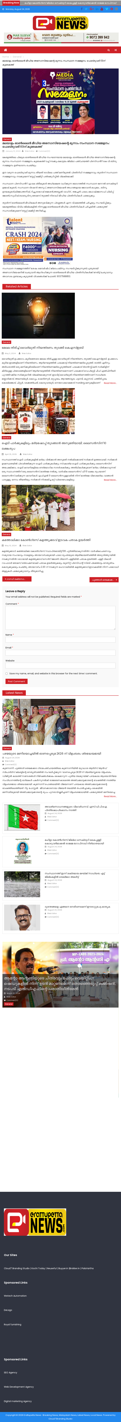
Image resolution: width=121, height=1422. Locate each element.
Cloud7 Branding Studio (17, 1268)
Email (9, 647)
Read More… (110, 383)
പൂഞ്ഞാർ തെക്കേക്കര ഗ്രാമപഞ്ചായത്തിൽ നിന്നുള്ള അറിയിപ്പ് (105, 579)
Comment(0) (44, 151)
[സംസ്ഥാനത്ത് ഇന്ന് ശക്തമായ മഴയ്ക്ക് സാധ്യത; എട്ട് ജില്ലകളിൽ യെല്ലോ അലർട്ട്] (22, 884)
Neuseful (52, 1268)
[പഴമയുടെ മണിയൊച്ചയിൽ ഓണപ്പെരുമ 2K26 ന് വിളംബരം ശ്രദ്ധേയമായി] (60, 722)
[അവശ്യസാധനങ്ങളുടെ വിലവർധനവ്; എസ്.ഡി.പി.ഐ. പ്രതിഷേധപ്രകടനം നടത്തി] (22, 817)
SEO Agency (10, 1372)
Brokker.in (74, 1268)
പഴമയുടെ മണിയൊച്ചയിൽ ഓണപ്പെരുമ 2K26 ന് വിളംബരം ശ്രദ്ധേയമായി (51, 753)
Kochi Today (38, 1268)
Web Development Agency (19, 1386)
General (7, 139)
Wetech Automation (15, 1295)
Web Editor (29, 151)
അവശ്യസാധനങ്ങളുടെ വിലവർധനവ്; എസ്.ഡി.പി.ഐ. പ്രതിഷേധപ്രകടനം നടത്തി (76, 808)
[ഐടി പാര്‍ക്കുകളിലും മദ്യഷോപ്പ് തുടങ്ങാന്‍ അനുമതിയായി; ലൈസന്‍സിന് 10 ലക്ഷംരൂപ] (60, 411)
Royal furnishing (12, 1324)
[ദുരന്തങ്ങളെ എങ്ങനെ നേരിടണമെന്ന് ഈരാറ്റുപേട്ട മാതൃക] (22, 918)
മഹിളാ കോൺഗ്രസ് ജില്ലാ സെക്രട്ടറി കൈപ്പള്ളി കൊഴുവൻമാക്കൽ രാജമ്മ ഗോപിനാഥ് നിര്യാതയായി (74, 841)
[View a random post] (116, 50)
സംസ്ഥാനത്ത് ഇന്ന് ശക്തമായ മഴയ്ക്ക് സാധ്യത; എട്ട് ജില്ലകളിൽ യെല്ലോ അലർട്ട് (75, 875)
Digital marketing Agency (18, 1401)
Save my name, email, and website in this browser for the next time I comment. (53, 673)
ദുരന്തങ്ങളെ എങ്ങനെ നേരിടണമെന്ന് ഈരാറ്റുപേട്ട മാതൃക (77, 906)
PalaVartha (88, 1268)
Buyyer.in (63, 1268)
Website (10, 660)
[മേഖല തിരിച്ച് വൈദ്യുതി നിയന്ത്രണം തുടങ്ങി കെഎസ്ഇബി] (60, 316)
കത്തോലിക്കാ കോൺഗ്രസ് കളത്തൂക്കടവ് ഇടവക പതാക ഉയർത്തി (46, 540)
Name (10, 634)
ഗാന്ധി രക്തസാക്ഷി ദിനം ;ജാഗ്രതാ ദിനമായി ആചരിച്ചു (18, 579)
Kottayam (29, 1094)
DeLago (8, 1310)
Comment (12, 603)
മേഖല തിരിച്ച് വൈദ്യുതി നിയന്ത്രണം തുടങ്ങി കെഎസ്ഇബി (43, 348)
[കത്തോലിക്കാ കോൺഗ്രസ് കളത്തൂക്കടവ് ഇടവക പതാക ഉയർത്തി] (60, 508)
